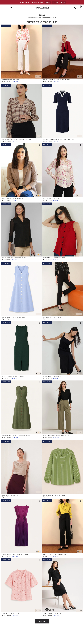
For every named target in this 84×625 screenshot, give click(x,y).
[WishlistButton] (39, 26)
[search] (11, 8)
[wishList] (75, 8)
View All (42, 621)
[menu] (3, 8)
